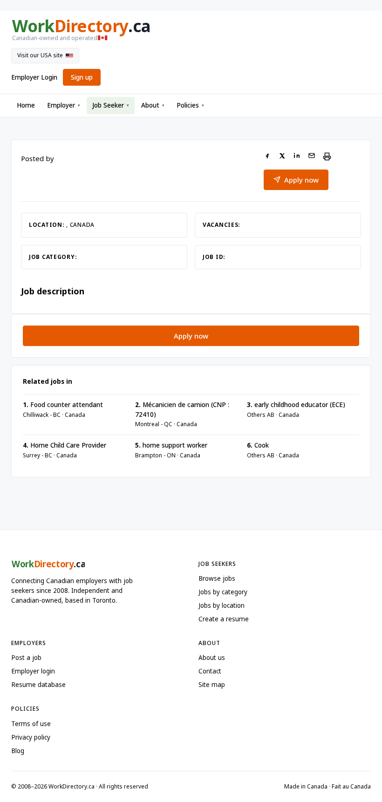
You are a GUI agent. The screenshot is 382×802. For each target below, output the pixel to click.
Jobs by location (221, 605)
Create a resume (223, 619)
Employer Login (34, 77)
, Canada (80, 225)
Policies (190, 105)
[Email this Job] (311, 156)
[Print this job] (327, 156)
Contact (209, 671)
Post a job (26, 657)
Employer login (33, 671)
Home (26, 105)
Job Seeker (110, 105)
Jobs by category (222, 592)
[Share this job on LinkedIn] (296, 156)
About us (211, 657)
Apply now (301, 179)
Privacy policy (30, 737)
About (152, 105)
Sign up (82, 77)
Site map (211, 684)
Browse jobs (216, 578)
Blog (17, 751)
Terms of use (31, 724)
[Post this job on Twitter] (282, 156)
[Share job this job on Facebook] (267, 156)
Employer (63, 105)
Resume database (38, 684)
